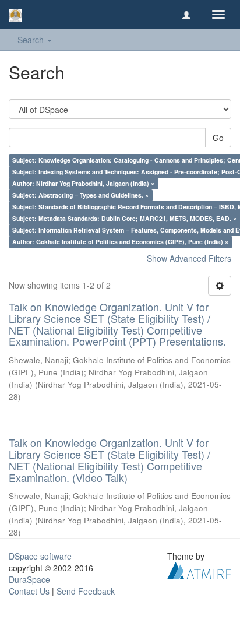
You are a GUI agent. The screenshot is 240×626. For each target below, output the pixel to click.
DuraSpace (29, 579)
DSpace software (40, 556)
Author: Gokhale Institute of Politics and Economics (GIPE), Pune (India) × (120, 241)
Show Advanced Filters (189, 258)
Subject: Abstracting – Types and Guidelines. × (80, 195)
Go (218, 137)
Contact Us (29, 591)
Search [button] (31, 39)
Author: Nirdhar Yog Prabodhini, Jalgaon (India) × (83, 183)
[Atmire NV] (199, 569)
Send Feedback (86, 591)
